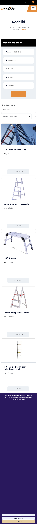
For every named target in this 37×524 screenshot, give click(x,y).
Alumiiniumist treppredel (16, 204)
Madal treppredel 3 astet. (17, 312)
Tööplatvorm (10, 258)
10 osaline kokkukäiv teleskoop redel (15, 368)
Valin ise (18, 515)
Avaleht (13, 27)
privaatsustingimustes (18, 399)
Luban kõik (18, 521)
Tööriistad (16, 29)
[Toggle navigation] (33, 8)
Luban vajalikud (18, 518)
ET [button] (18, 2)
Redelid (24, 29)
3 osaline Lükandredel (15, 149)
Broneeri (17, 171)
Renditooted (22, 27)
